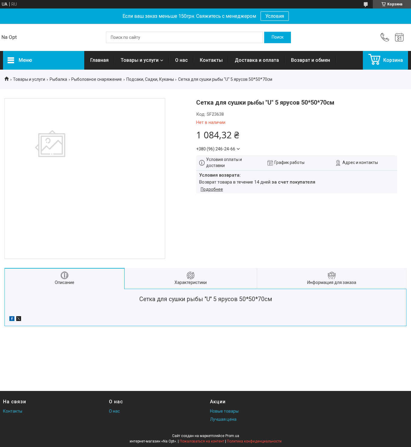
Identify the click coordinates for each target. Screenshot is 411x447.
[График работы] (399, 37)
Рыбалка (58, 79)
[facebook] (11, 319)
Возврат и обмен (310, 60)
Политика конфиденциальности (254, 441)
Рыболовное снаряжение (96, 79)
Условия (274, 16)
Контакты (211, 60)
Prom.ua (232, 436)
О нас (181, 60)
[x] (18, 319)
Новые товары (224, 411)
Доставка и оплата (257, 60)
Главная (99, 60)
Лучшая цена (223, 419)
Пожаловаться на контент (202, 441)
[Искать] (277, 37)
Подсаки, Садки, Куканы (150, 79)
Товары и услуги (140, 60)
